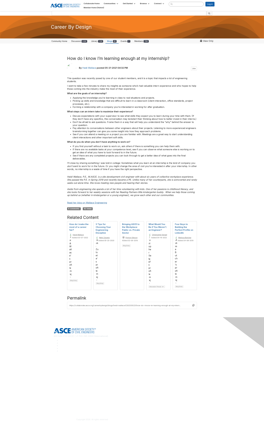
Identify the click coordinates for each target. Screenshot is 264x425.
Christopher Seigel (159, 235)
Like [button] (194, 68)
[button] (111, 3)
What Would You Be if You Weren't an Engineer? (157, 227)
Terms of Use (60, 406)
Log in (210, 4)
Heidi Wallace (89, 67)
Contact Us (59, 391)
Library (96, 41)
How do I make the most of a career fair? (79, 227)
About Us (58, 402)
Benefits (57, 386)
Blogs (111, 41)
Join (56, 382)
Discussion (78, 41)
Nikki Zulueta (104, 238)
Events (125, 41)
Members (141, 41)
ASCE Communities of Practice (67, 371)
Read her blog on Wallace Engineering (87, 202)
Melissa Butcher (184, 238)
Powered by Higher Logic (171, 420)
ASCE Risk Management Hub (67, 367)
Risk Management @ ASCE (66, 363)
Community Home (59, 41)
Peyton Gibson (132, 238)
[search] (171, 4)
